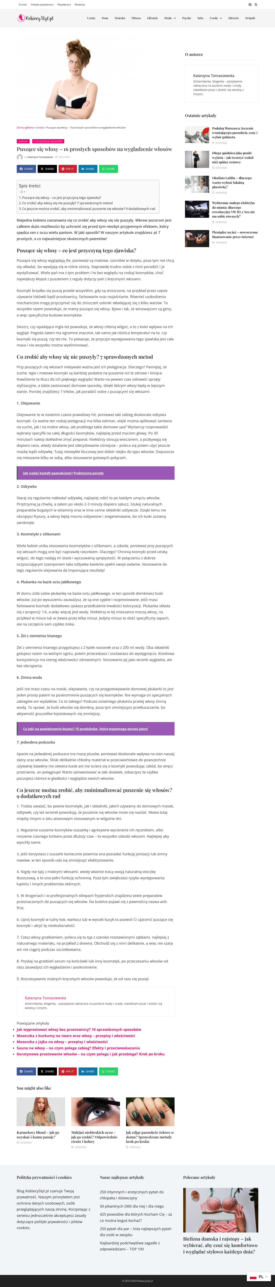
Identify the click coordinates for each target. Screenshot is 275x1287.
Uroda (214, 18)
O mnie (23, 4)
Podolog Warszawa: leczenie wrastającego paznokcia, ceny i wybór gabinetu (234, 132)
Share (28, 169)
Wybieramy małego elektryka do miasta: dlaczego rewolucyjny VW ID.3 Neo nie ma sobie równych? (233, 209)
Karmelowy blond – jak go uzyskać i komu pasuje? (38, 1134)
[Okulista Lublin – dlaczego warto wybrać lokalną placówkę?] (197, 178)
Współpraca (64, 4)
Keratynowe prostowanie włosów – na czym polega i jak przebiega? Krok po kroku (91, 1054)
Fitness (136, 18)
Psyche (186, 18)
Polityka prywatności (42, 4)
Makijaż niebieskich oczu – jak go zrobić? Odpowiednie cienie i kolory (94, 1137)
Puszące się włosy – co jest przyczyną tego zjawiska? (61, 197)
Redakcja (80, 4)
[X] (255, 4)
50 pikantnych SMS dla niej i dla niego (132, 1206)
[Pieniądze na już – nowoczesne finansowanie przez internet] (197, 233)
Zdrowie (233, 18)
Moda (168, 18)
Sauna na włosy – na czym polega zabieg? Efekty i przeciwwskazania (78, 1048)
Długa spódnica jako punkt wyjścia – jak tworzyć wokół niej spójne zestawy (232, 157)
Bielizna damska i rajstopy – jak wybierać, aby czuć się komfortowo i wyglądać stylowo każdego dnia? (220, 1245)
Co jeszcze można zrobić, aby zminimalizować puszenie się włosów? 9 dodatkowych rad (88, 208)
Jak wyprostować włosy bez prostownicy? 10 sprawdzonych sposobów (79, 1029)
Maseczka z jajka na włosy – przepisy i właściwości (62, 1041)
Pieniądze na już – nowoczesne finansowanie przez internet (235, 234)
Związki (250, 18)
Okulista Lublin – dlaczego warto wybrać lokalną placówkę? (232, 182)
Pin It (70, 169)
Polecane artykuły (199, 1177)
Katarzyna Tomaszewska (40, 156)
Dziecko (120, 18)
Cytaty (91, 18)
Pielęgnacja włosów (48, 141)
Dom (105, 18)
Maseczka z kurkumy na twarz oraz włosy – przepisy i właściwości (76, 1035)
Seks (200, 18)
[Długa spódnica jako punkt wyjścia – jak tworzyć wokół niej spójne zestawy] (197, 153)
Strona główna (25, 127)
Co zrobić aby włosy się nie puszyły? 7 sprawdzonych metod (67, 203)
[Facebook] (250, 4)
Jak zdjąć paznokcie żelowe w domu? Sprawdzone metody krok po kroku (150, 1137)
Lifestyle (152, 18)
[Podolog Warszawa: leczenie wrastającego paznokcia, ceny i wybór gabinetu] (197, 129)
